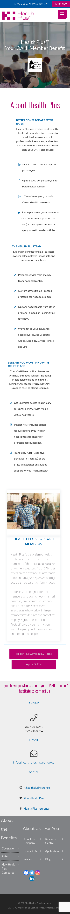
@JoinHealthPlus (34, 798)
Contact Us (30, 851)
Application (52, 851)
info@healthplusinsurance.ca (34, 762)
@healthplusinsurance (37, 787)
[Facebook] (26, 872)
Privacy (28, 859)
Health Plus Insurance (36, 808)
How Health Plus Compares (9, 868)
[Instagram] (37, 872)
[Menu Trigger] (62, 14)
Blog (48, 859)
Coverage (8, 848)
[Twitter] (32, 872)
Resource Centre (50, 841)
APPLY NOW (61, 3)
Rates (5, 856)
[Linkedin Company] (32, 878)
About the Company (29, 841)
